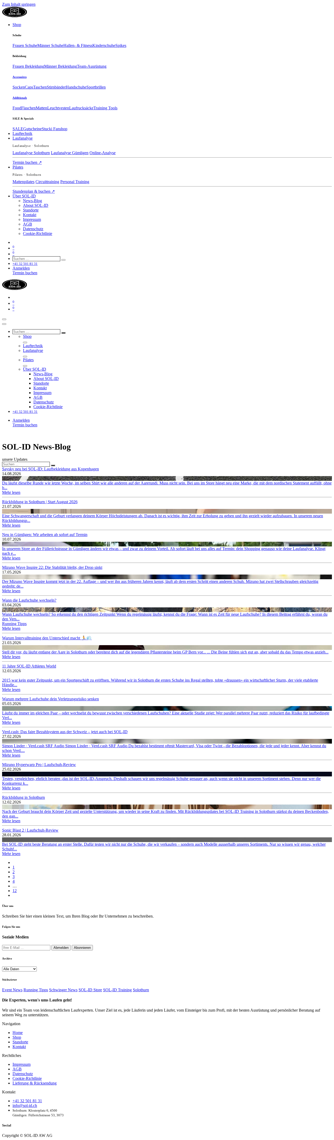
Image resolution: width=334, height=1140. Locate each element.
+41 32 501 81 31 (27, 1101)
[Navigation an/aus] (4, 319)
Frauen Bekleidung (28, 66)
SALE (18, 129)
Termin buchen (27, 162)
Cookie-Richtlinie (27, 1078)
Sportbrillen (96, 87)
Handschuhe (76, 87)
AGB (17, 1069)
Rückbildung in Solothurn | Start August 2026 (39, 502)
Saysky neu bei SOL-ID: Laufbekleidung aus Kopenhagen (50, 469)
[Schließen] (4, 324)
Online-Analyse (103, 153)
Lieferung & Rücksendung (35, 1083)
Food (17, 108)
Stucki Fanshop (54, 129)
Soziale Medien (15, 937)
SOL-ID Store (90, 990)
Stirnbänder (56, 87)
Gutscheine (32, 129)
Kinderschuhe (103, 45)
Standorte (20, 1042)
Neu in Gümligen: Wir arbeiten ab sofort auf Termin (44, 534)
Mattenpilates (23, 181)
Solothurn (141, 990)
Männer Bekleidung (60, 66)
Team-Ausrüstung (91, 66)
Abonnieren (82, 948)
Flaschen (28, 108)
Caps (29, 87)
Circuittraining (47, 181)
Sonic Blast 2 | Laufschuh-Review (30, 830)
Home (18, 1032)
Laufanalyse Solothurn (31, 153)
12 (15, 890)
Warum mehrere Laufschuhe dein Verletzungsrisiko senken (50, 699)
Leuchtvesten (58, 108)
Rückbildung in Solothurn (23, 797)
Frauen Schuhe (25, 45)
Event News (12, 990)
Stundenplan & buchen (34, 191)
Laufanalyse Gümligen (69, 153)
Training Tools (105, 108)
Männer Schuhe (50, 45)
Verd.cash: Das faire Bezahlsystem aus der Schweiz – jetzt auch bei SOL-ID (65, 732)
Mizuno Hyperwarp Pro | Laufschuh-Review (39, 764)
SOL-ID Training (117, 990)
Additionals (20, 97)
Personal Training (74, 181)
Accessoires (20, 76)
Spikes (120, 45)
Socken (19, 87)
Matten (41, 108)
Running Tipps (14, 623)
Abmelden (61, 948)
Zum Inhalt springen (18, 4)
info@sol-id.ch (25, 1105)
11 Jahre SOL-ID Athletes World (29, 666)
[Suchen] (63, 260)
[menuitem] (17, 24)
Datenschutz (23, 1074)
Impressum (22, 1064)
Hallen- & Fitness (77, 45)
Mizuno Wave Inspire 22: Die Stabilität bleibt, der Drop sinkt (52, 567)
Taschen (40, 87)
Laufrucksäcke (81, 108)
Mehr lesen (11, 492)
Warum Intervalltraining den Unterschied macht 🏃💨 (47, 638)
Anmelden (21, 268)
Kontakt (19, 1046)
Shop (17, 1037)
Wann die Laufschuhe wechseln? (29, 600)
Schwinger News (63, 990)
